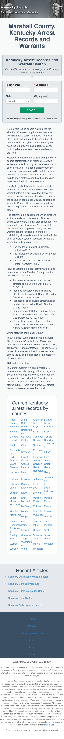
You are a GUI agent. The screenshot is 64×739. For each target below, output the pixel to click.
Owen (47, 521)
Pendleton (15, 525)
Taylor (47, 535)
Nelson (48, 516)
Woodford (38, 548)
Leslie (47, 487)
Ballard (48, 419)
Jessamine (48, 479)
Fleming (37, 457)
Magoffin (48, 497)
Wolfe (24, 548)
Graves (25, 463)
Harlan (47, 467)
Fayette (25, 457)
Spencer (37, 535)
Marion (13, 501)
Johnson (14, 484)
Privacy (32, 626)
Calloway (26, 436)
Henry (47, 472)
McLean (37, 506)
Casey (36, 440)
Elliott (47, 452)
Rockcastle (15, 530)
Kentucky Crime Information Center (26, 591)
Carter (24, 440)
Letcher (14, 492)
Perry (24, 525)
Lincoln (37, 492)
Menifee (14, 511)
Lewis (24, 492)
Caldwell (14, 436)
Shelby (13, 535)
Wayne (36, 543)
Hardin (36, 467)
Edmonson (38, 452)
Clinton (37, 445)
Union (47, 538)
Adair (12, 419)
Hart (23, 472)
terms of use (48, 724)
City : (41, 96)
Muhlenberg (38, 516)
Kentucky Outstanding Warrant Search (28, 576)
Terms (32, 640)
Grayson (37, 463)
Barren (13, 423)
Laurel (13, 487)
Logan (13, 497)
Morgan (25, 516)
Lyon (23, 497)
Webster (48, 543)
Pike (35, 525)
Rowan (25, 530)
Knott (36, 484)
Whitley (14, 548)
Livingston (49, 492)
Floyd (47, 457)
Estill (12, 457)
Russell (37, 530)
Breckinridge (26, 431)
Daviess (25, 452)
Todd (12, 538)
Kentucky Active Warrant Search (25, 605)
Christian (49, 440)
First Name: (13, 84)
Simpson (26, 535)
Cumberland (15, 452)
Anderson (38, 419)
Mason (47, 501)
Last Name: (41, 84)
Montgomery (15, 516)
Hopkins (25, 479)
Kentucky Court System (20, 598)
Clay (23, 445)
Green (47, 463)
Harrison (14, 472)
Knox (47, 484)
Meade (47, 506)
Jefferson (38, 479)
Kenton (25, 484)
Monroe (48, 511)
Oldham (37, 521)
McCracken (15, 506)
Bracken (48, 426)
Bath (23, 423)
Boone (47, 423)
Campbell (38, 436)
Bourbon (14, 426)
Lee (35, 487)
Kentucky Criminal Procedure (23, 583)
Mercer (25, 511)
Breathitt (14, 431)
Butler (47, 431)
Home (32, 618)
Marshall (25, 501)
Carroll (13, 440)
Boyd (24, 426)
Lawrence (26, 487)
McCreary (26, 506)
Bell (35, 423)
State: (9, 96)
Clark (12, 445)
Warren (13, 543)
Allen (24, 419)
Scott (46, 530)
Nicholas (14, 521)
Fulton (24, 460)
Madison (37, 497)
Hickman (14, 479)
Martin (36, 501)
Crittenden (49, 445)
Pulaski (48, 525)
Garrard (48, 460)
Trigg (24, 538)
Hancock (26, 467)
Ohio (23, 521)
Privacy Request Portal (32, 633)
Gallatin (37, 460)
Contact (32, 654)
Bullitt (36, 431)
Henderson (38, 472)
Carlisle (48, 436)
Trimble (37, 538)
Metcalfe (37, 511)
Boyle (36, 426)
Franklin (14, 460)
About (32, 647)
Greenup (14, 467)
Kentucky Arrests (14, 7)
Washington (26, 543)
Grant (13, 463)
